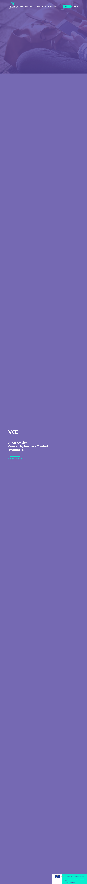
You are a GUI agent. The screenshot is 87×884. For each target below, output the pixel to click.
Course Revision (29, 6)
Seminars (20, 6)
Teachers (37, 6)
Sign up (67, 6)
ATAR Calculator (52, 6)
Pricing (44, 6)
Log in (76, 6)
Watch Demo (15, 458)
